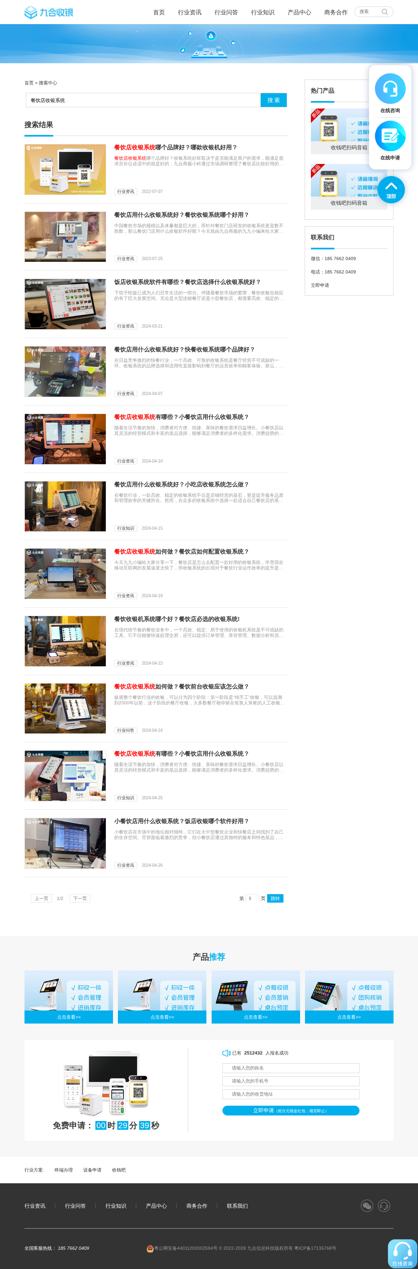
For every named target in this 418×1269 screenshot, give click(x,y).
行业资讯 (189, 12)
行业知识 (263, 12)
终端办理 (64, 1170)
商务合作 (336, 12)
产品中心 (299, 12)
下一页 (80, 898)
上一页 (41, 898)
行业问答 (226, 12)
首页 (29, 82)
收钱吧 (119, 1170)
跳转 (275, 898)
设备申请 (92, 1170)
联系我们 (237, 1206)
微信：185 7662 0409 (333, 258)
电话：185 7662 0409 (333, 271)
